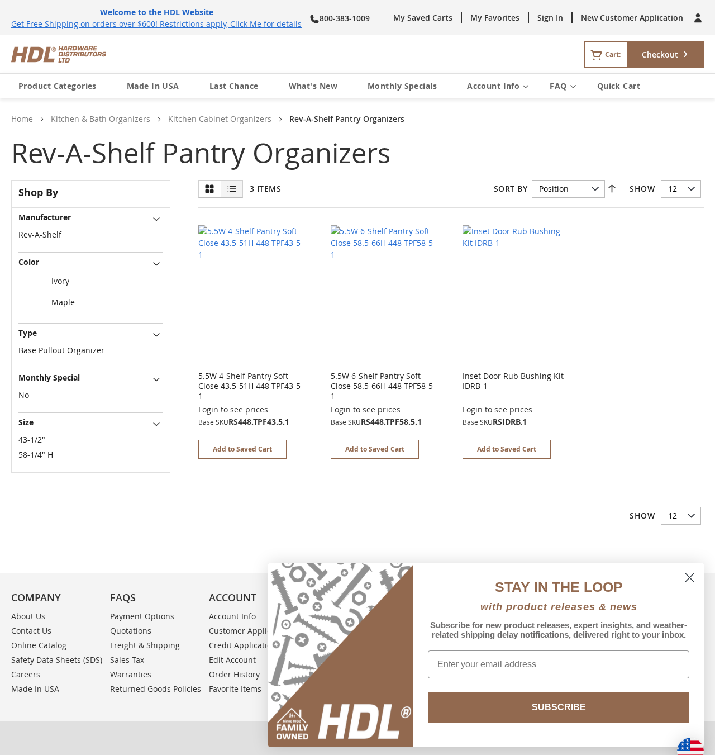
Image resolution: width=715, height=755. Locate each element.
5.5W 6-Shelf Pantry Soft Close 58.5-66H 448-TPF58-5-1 (383, 386)
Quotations (130, 630)
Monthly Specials (402, 85)
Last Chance (234, 85)
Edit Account (232, 659)
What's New (313, 85)
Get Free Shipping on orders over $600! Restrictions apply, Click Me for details (156, 23)
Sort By (511, 188)
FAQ (558, 85)
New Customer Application (632, 17)
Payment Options (142, 616)
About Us (28, 616)
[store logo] (211, 54)
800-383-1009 (345, 18)
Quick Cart (618, 85)
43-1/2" (31, 439)
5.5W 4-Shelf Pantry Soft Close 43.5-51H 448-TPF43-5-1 (250, 386)
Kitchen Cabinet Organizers (219, 118)
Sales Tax (127, 659)
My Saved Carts (422, 17)
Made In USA (153, 85)
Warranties (130, 674)
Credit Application (243, 645)
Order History (234, 674)
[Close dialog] (689, 577)
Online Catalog (38, 645)
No (23, 395)
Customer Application (249, 630)
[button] (242, 449)
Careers (25, 674)
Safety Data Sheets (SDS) (56, 659)
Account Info (493, 85)
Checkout (660, 54)
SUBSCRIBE (559, 707)
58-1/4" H (35, 454)
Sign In (550, 17)
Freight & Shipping (145, 645)
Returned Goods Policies (155, 688)
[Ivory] (90, 281)
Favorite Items (235, 688)
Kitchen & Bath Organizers (100, 118)
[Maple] (90, 303)
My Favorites (494, 17)
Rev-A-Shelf (39, 234)
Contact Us (31, 630)
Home (22, 118)
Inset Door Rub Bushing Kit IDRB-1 (513, 381)
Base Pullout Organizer (61, 350)
